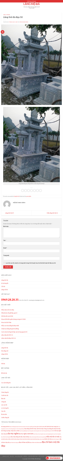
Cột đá (3, 286)
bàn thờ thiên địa (20, 426)
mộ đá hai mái (29, 439)
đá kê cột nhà (47, 439)
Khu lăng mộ (4, 351)
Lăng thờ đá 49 (9, 213)
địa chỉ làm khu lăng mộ (14, 442)
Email (5, 248)
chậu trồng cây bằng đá (47, 428)
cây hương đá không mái (46, 430)
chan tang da (54, 426)
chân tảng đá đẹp (20, 428)
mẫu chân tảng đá (6, 436)
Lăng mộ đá (31, 4)
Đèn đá (3, 398)
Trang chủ (6, 456)
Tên (4, 240)
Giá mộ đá (58, 456)
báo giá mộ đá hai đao (39, 426)
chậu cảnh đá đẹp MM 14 (8, 338)
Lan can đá (4, 405)
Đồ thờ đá (4, 373)
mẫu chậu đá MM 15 (7, 335)
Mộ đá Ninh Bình (23, 21)
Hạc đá (3, 411)
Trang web (6, 255)
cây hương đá (30, 430)
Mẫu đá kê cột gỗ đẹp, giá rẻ (9, 313)
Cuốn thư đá (4, 395)
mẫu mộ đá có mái (52, 437)
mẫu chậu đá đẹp (24, 436)
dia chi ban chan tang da (38, 433)
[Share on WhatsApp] (22, 190)
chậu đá (56, 428)
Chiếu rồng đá (5, 417)
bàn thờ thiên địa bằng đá (29, 426)
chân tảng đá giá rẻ (13, 428)
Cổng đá (3, 401)
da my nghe (13, 433)
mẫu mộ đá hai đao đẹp (13, 439)
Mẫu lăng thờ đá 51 (52, 213)
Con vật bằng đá (5, 382)
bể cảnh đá (48, 426)
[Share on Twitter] (28, 190)
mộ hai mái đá (22, 439)
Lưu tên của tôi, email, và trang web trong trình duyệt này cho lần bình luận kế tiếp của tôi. (31, 263)
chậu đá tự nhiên (15, 430)
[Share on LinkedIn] (37, 190)
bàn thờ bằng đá (13, 426)
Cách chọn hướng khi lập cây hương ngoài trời (14, 332)
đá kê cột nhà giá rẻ (56, 439)
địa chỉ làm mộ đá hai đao (36, 442)
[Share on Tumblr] (40, 190)
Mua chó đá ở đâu (6, 322)
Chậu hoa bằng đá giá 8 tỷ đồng (10, 328)
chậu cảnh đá (37, 428)
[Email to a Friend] (31, 190)
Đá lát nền (4, 414)
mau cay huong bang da (48, 433)
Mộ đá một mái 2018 (7, 316)
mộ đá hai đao (36, 439)
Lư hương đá (5, 408)
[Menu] (2, 6)
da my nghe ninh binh (26, 434)
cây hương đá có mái (37, 430)
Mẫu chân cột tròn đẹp (7, 310)
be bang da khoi (5, 426)
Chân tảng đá (5, 392)
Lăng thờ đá (6, 14)
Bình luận (6, 226)
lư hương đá (4, 283)
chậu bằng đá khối (28, 428)
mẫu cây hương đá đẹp (41, 436)
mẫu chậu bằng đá (15, 436)
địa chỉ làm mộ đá (24, 442)
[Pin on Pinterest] (34, 190)
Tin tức (12, 456)
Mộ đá (3, 363)
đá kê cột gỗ (41, 439)
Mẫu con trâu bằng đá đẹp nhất (10, 325)
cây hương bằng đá (23, 430)
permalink (28, 196)
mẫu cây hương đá (33, 436)
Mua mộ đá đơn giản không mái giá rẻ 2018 (13, 319)
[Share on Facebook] (25, 190)
